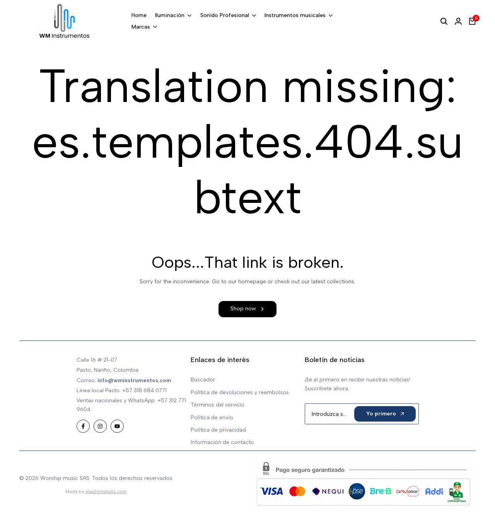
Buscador (203, 379)
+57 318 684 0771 (144, 390)
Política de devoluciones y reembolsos (240, 392)
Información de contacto (222, 442)
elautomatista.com (106, 491)
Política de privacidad (218, 430)
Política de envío (212, 417)
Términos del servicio (217, 404)
